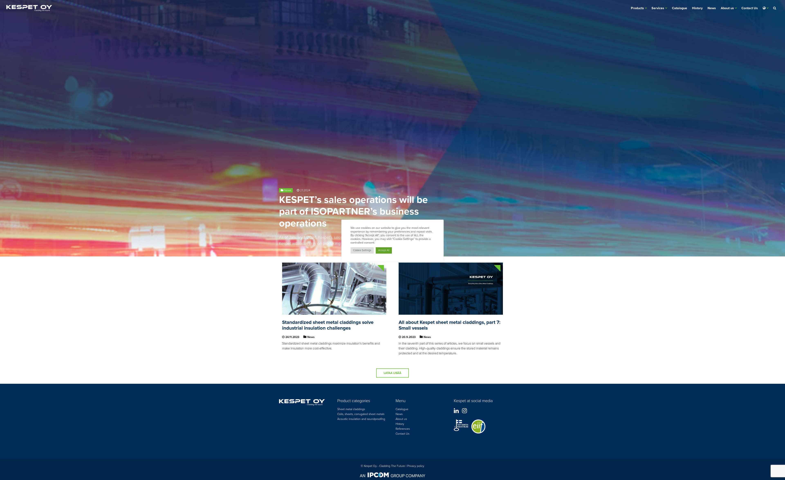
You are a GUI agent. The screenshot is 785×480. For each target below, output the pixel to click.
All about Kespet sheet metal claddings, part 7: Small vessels (449, 325)
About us (727, 8)
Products (637, 8)
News (712, 8)
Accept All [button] (383, 250)
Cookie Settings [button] (362, 250)
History (697, 8)
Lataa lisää (392, 373)
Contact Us (749, 8)
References (403, 429)
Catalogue (679, 8)
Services (658, 8)
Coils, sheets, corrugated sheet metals (360, 414)
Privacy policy (415, 466)
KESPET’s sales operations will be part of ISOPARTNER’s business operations (353, 211)
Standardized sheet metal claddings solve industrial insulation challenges (327, 325)
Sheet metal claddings (351, 409)
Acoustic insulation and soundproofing (361, 419)
